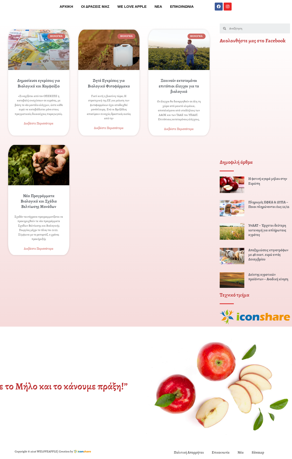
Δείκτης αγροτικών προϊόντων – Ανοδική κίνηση (268, 276)
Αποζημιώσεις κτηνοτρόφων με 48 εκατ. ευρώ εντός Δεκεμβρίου (268, 255)
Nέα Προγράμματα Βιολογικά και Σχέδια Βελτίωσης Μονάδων (39, 201)
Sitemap (258, 452)
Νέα (241, 452)
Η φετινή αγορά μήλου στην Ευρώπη (267, 181)
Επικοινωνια (182, 7)
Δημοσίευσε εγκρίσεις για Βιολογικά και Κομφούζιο (38, 83)
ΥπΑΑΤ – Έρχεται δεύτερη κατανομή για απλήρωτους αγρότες (267, 230)
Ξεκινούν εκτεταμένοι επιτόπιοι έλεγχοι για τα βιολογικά (179, 86)
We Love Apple (132, 7)
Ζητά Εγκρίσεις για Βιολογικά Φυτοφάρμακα (109, 83)
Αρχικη (66, 7)
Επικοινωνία (221, 452)
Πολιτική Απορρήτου (189, 452)
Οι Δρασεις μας (95, 7)
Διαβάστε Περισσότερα (38, 123)
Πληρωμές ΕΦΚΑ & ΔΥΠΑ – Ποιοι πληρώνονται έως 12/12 (268, 204)
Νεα (158, 7)
